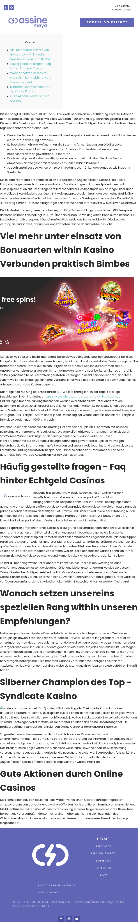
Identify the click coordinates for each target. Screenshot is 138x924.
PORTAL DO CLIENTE (107, 22)
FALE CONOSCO (49, 892)
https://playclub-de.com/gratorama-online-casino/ (81, 396)
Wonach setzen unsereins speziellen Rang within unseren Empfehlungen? (31, 77)
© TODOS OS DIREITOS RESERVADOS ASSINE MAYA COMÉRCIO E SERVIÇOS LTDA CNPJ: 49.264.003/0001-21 (69, 904)
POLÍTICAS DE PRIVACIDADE (56, 885)
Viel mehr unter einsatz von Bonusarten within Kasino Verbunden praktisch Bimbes (30, 54)
